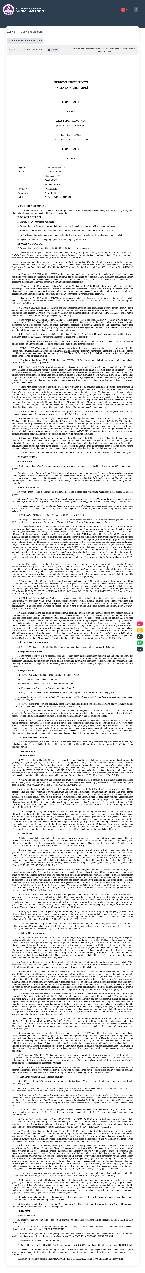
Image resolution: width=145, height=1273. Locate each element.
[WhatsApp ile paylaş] (140, 643)
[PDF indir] (140, 624)
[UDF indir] (140, 630)
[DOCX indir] (140, 636)
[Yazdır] (140, 649)
